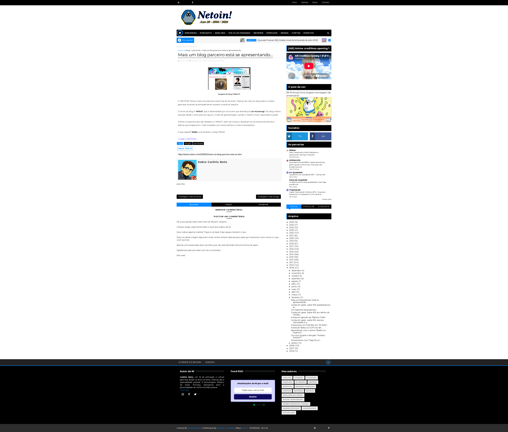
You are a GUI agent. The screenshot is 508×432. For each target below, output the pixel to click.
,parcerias (219, 61)
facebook (263, 205)
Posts (294, 206)
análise (287, 378)
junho (294, 286)
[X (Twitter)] (195, 394)
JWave (292, 150)
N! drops (300, 382)
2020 (292, 238)
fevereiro (296, 297)
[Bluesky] (319, 428)
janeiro (295, 343)
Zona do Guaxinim (298, 180)
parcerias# (198, 143)
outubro (296, 276)
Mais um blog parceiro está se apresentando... (305, 301)
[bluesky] (183, 3)
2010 (291, 265)
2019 (291, 241)
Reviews (258, 33)
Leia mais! (184, 390)
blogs (187, 50)
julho (294, 284)
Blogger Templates (226, 428)
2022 (291, 233)
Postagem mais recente (189, 196)
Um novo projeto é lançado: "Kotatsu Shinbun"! (308, 336)
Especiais (272, 33)
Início (294, 2)
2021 (291, 235)
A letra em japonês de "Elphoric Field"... (308, 317)
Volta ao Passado (239, 33)
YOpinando (295, 190)
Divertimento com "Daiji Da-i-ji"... (306, 340)
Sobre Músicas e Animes (296, 404)
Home (180, 50)
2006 (292, 351)
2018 (291, 243)
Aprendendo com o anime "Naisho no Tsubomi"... (308, 331)
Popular (309, 206)
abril (294, 292)
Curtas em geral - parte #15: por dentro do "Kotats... (310, 313)
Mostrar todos (326, 199)
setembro (296, 278)
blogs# (188, 143)
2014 (291, 254)
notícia (313, 382)
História (304, 2)
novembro (297, 273)
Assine (253, 396)
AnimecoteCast (291, 408)
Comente (324, 206)
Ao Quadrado (296, 172)
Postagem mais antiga (268, 196)
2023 (291, 230)
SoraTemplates (194, 428)
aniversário (309, 408)
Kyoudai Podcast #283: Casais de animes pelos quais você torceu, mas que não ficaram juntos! (307, 164)
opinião (298, 378)
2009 (292, 268)
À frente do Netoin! (190, 362)
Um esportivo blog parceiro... (304, 310)
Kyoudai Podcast (305, 386)
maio (294, 289)
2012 (291, 259)
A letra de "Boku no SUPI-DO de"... (307, 328)
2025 (291, 225)
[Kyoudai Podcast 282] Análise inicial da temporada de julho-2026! (269, 40)
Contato (325, 2)
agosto (295, 281)
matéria (298, 391)
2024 (291, 227)
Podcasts (206, 33)
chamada (312, 378)
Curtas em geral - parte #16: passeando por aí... (310, 306)
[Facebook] (189, 394)
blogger (194, 205)
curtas (287, 391)
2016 (291, 249)
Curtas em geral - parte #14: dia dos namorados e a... (307, 321)
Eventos (309, 33)
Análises (220, 33)
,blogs (212, 61)
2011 (291, 262)
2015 (291, 252)
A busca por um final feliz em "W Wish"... (309, 325)
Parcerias (191, 33)
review (310, 391)
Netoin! (244, 428)
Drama (285, 33)
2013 (291, 257)
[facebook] (192, 3)
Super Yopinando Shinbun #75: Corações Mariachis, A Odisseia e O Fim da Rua (307, 193)
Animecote (233, 40)
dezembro (297, 270)
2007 (292, 348)
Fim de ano (289, 413)
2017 (291, 246)
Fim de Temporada (293, 399)
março (295, 294)
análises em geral (293, 395)
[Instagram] (182, 394)
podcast (288, 382)
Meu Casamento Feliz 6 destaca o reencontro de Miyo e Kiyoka (304, 153)
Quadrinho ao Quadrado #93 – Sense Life (307, 175)
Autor (315, 2)
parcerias (196, 50)
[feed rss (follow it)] (179, 3)
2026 (291, 222)
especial (287, 386)
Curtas (296, 33)
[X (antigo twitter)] (188, 3)
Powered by (246, 405)
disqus (229, 205)
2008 (292, 345)
